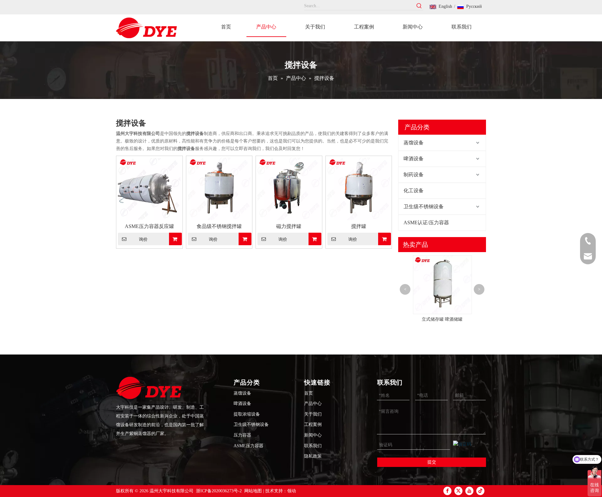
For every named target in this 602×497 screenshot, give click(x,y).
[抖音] (480, 491)
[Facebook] (447, 491)
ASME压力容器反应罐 (149, 226)
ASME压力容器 (248, 445)
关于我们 (313, 414)
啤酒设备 (414, 158)
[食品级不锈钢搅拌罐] (219, 188)
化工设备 (414, 190)
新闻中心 (313, 435)
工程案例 (313, 424)
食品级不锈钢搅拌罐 (219, 226)
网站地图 (253, 491)
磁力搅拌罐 (288, 226)
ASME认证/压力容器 (426, 222)
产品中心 (313, 403)
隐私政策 (313, 456)
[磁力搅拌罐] (288, 188)
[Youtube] (469, 491)
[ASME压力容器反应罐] (149, 188)
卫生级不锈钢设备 (424, 206)
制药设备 (414, 174)
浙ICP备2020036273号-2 (219, 491)
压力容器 (242, 435)
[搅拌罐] (358, 188)
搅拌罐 (358, 226)
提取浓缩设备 (247, 414)
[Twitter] (458, 491)
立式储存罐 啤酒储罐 (442, 319)
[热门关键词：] (419, 6)
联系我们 (313, 445)
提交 (431, 462)
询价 (143, 239)
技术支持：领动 (280, 491)
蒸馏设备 (414, 142)
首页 (308, 393)
